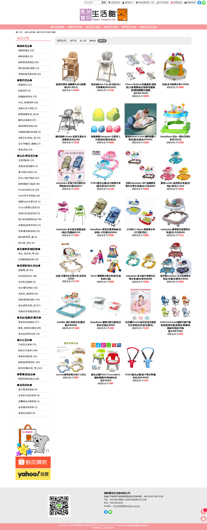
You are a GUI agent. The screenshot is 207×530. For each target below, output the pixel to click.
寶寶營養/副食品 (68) (28, 379)
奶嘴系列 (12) (25, 85)
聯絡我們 (191, 2)
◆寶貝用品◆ (24, 80)
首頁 (20, 32)
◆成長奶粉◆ (24, 385)
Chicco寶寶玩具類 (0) (29, 207)
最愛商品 (178, 2)
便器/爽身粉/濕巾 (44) (29, 299)
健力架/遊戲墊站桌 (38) (29, 219)
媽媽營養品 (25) (26, 50)
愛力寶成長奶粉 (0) (27, 389)
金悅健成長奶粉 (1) (27, 407)
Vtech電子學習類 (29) (29, 196)
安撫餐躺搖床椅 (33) (28, 259)
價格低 (92, 40)
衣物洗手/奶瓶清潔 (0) (29, 311)
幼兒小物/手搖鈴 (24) (28, 178)
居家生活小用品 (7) (27, 108)
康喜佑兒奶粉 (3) (26, 413)
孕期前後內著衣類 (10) (29, 74)
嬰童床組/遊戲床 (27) (28, 322)
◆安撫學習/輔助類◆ (46, 32)
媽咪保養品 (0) (25, 56)
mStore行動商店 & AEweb (136, 525)
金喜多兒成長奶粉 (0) (29, 395)
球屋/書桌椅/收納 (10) (29, 231)
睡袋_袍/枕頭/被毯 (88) (29, 328)
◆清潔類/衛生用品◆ (28, 265)
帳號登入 (129, 2)
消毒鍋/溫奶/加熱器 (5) (29, 132)
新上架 (83, 40)
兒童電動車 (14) (26, 160)
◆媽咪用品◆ (24, 46)
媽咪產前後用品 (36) (28, 62)
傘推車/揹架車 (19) (27, 356)
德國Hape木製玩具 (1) (29, 201)
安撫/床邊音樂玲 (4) (28, 166)
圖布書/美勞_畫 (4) (27, 237)
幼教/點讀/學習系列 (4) (29, 225)
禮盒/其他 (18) (25, 149)
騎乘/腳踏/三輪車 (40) (29, 184)
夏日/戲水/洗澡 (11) (27, 172)
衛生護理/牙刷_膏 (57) (29, 305)
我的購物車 (146, 2)
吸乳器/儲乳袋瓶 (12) (28, 68)
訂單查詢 (164, 2)
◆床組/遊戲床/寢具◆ (29, 317)
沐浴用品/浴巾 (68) (27, 276)
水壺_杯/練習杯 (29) (28, 102)
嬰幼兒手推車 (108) (28, 350)
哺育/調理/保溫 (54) (27, 126)
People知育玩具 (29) (28, 190)
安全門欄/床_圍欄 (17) (29, 144)
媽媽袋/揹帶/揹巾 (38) (29, 362)
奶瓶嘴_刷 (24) (25, 270)
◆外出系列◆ (24, 340)
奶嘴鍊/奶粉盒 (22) (27, 96)
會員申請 (115, 2)
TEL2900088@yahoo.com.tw (126, 506)
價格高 (102, 40)
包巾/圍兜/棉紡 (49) (27, 288)
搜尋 (104, 2)
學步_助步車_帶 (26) (28, 253)
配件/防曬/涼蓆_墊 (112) (30, 368)
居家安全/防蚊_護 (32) (29, 138)
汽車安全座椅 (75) (27, 344)
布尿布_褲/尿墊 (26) (28, 294)
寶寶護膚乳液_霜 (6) (28, 114)
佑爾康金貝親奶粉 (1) (29, 401)
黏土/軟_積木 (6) (26, 243)
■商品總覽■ (30, 32)
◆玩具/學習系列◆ (27, 155)
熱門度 (73, 40)
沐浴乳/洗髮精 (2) (27, 282)
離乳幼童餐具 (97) (27, 120)
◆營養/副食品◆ (26, 374)
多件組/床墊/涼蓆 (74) (29, 334)
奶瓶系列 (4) (24, 90)
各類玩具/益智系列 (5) (29, 213)
